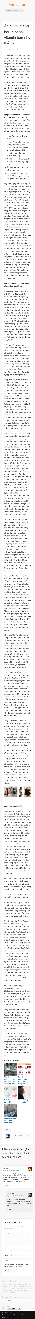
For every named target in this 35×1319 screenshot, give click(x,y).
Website (7, 1260)
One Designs (23, 1315)
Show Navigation (28, 17)
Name (8, 1250)
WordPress (5, 1317)
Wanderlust (17, 4)
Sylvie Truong (24, 1135)
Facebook (13, 15)
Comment (7, 1233)
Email (8, 1255)
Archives (4, 1308)
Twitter (17, 15)
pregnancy (8, 1129)
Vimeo (21, 15)
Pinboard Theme (13, 1315)
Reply (6, 1185)
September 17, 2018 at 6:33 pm (11, 1170)
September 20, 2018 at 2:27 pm (15, 1196)
